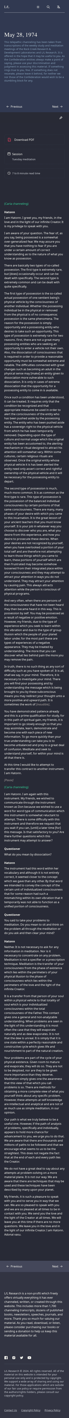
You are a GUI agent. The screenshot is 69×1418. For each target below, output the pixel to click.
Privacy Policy (52, 1410)
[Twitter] (21, 1357)
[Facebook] (6, 1357)
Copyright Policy (30, 1410)
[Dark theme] (38, 7)
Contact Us (10, 1410)
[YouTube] (29, 1357)
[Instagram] (14, 1357)
